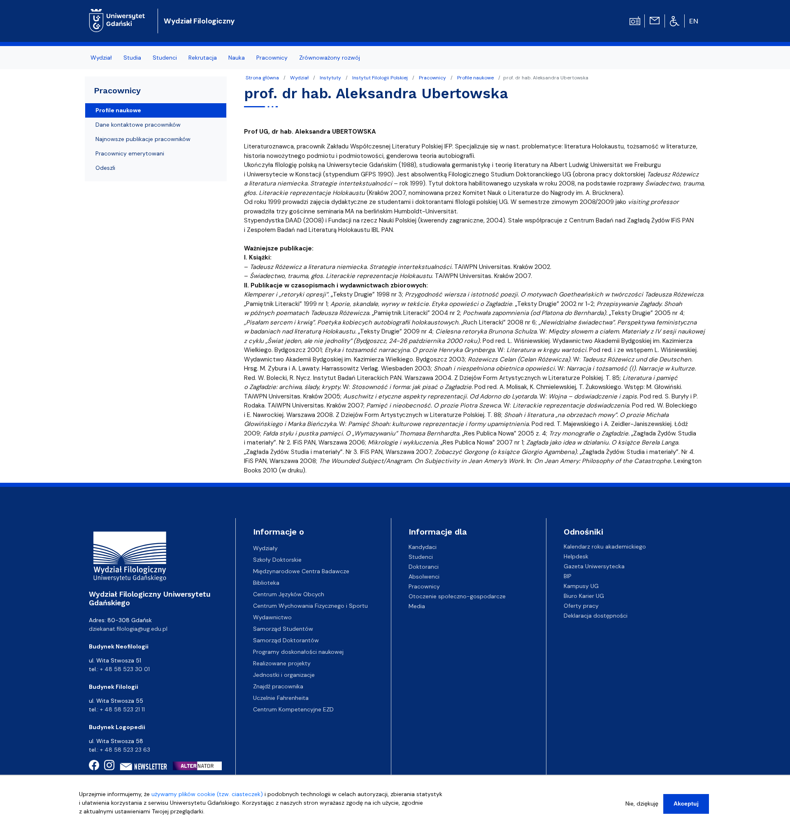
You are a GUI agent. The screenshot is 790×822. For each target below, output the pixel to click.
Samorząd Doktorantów (286, 640)
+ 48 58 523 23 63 (125, 749)
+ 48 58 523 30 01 (125, 669)
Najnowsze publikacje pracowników (143, 139)
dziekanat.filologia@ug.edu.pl (128, 628)
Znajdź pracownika (278, 686)
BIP (568, 576)
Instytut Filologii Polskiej (380, 77)
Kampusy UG (581, 586)
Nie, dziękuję (641, 803)
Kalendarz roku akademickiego (605, 546)
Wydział (299, 77)
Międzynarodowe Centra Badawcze (301, 571)
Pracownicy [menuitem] (272, 57)
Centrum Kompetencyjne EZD (293, 709)
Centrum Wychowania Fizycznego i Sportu (310, 605)
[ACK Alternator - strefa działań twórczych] (200, 765)
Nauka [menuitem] (236, 57)
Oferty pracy (581, 605)
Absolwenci (424, 576)
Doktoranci (424, 566)
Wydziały (265, 548)
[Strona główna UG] (117, 14)
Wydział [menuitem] (101, 57)
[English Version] (694, 21)
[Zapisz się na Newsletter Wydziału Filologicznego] (143, 766)
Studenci (421, 556)
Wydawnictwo (272, 617)
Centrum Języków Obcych (288, 594)
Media (417, 605)
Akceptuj (686, 803)
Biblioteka (266, 582)
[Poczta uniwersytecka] (655, 20)
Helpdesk (576, 556)
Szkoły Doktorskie (277, 559)
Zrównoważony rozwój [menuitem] (329, 57)
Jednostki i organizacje (284, 674)
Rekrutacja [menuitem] (202, 57)
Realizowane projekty (282, 663)
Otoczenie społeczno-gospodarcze (457, 596)
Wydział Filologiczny (199, 20)
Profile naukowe (475, 77)
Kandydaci (423, 546)
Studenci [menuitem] (165, 57)
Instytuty (330, 77)
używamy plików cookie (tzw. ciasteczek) (207, 794)
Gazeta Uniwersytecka (594, 566)
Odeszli (105, 167)
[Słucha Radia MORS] (635, 20)
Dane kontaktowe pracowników (138, 124)
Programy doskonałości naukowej (298, 651)
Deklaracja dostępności (595, 615)
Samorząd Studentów (283, 628)
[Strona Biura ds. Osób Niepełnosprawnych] (674, 20)
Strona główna (262, 77)
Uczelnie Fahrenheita (281, 698)
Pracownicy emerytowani (129, 153)
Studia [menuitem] (132, 57)
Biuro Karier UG (584, 596)
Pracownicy (432, 77)
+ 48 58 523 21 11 (122, 709)
